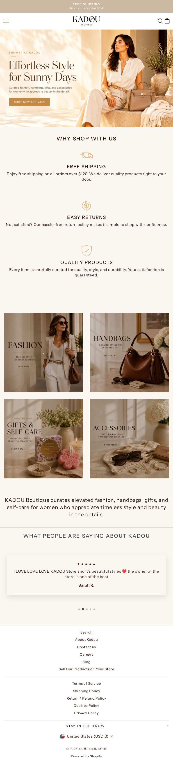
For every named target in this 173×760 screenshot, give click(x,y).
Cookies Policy (86, 705)
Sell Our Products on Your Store (86, 669)
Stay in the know (85, 726)
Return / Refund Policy (86, 698)
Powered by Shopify (86, 756)
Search (86, 632)
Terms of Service (86, 683)
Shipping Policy (86, 691)
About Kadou (86, 639)
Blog (86, 662)
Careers (86, 654)
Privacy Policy (86, 713)
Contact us (86, 647)
